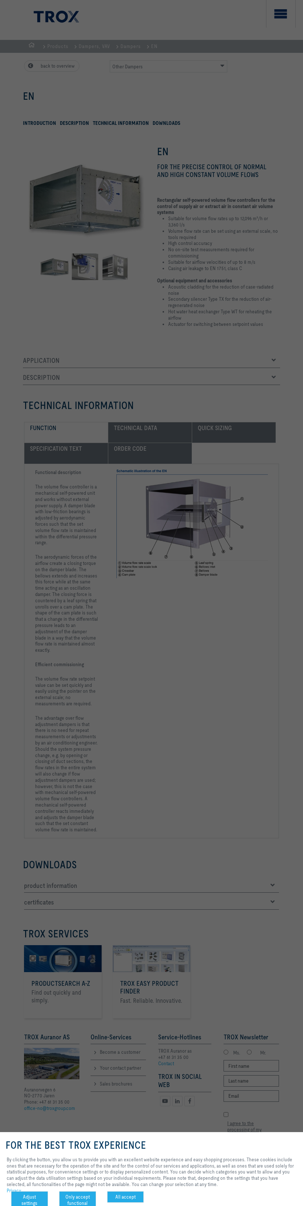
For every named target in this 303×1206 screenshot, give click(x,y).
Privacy (14, 1190)
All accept (125, 1197)
